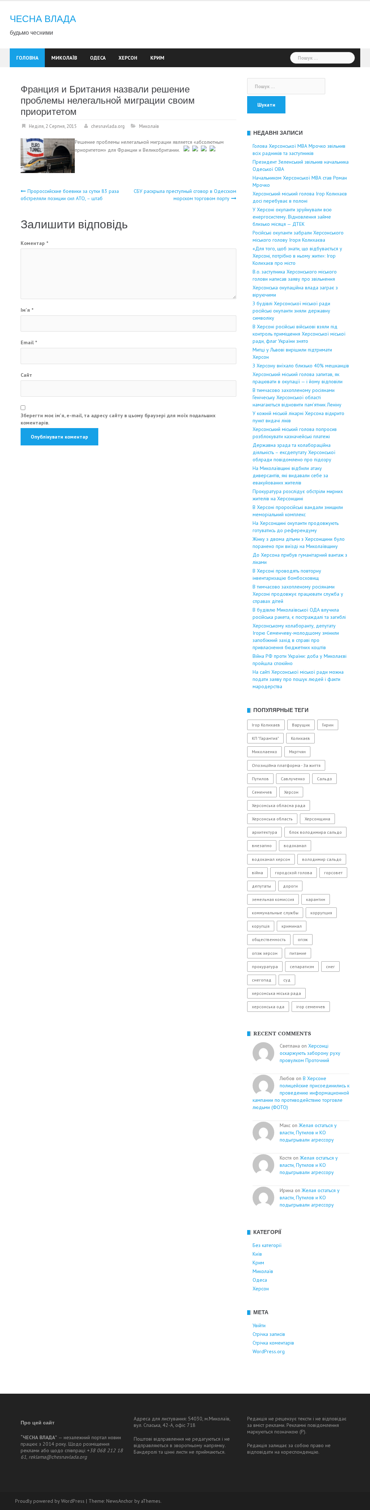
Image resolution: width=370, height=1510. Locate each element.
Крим (157, 58)
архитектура (264, 832)
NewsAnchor (119, 1501)
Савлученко (293, 778)
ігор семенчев (310, 1006)
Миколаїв (64, 58)
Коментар (34, 243)
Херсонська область (272, 818)
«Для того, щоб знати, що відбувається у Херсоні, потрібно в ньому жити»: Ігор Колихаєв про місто (297, 255)
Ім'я (27, 310)
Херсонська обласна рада (278, 805)
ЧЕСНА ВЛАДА (43, 18)
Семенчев (262, 792)
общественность (269, 939)
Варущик (301, 725)
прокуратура (265, 966)
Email (29, 342)
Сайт (26, 375)
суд (287, 980)
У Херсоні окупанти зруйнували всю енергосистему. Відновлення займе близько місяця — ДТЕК (292, 216)
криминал (291, 926)
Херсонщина (317, 818)
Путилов (260, 778)
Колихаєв (300, 738)
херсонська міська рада (276, 993)
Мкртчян (297, 751)
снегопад (261, 980)
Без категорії (267, 1245)
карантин (315, 899)
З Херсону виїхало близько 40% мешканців (301, 365)
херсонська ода (268, 1006)
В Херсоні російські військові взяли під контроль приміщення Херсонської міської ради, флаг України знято (299, 333)
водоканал (295, 845)
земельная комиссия (273, 899)
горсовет (333, 872)
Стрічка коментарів (273, 1342)
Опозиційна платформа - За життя (286, 765)
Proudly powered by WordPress (50, 1501)
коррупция (321, 912)
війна (257, 872)
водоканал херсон (271, 859)
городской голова (293, 872)
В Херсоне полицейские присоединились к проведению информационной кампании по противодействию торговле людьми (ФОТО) (301, 1092)
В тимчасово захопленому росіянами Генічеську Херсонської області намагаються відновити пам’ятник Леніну (297, 397)
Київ (257, 1254)
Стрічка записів (269, 1334)
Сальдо (324, 778)
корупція (261, 926)
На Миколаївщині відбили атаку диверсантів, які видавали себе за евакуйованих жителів (290, 475)
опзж (303, 939)
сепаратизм (302, 966)
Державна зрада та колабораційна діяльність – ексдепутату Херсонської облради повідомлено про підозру (294, 452)
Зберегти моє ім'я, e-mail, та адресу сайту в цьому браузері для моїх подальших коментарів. (118, 419)
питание (297, 953)
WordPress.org (269, 1351)
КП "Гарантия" (265, 738)
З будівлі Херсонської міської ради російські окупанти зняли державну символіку (291, 310)
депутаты (261, 886)
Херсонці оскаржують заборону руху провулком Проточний (310, 1053)
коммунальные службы (275, 912)
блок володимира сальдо (315, 832)
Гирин (328, 725)
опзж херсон (265, 953)
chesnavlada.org (108, 126)
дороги (290, 886)
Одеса (98, 58)
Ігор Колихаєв (266, 725)
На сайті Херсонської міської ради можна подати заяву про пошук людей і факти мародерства (298, 679)
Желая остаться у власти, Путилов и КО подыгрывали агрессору (308, 1132)
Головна (27, 58)
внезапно (262, 845)
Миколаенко (264, 751)
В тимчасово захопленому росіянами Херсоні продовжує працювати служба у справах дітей (298, 593)
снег (330, 966)
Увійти (259, 1325)
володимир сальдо (321, 859)
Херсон (128, 58)
